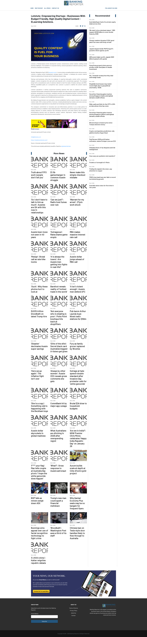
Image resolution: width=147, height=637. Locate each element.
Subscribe (44, 621)
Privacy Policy (73, 610)
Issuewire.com (52, 72)
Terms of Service (73, 608)
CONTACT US (55, 8)
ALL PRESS (47, 8)
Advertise (73, 613)
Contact (73, 615)
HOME (32, 8)
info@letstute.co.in (36, 137)
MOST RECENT (39, 8)
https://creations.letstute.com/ (39, 140)
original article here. (66, 146)
